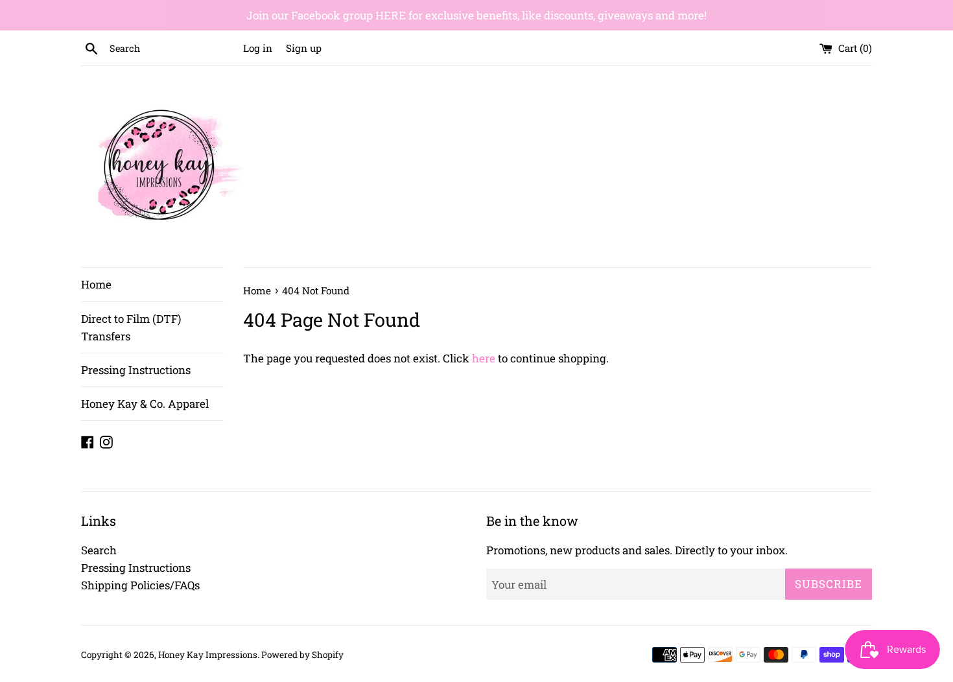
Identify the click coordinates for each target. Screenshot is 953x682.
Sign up (304, 47)
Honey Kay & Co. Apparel (145, 403)
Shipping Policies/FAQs (140, 585)
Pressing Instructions (136, 369)
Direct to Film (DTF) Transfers (131, 327)
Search (99, 550)
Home (96, 284)
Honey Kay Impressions (207, 655)
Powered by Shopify (302, 655)
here (483, 358)
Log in (257, 47)
